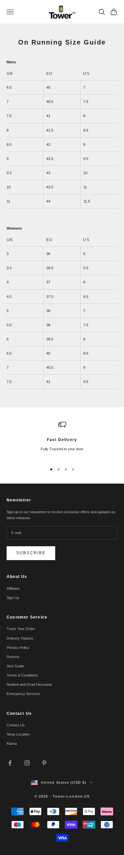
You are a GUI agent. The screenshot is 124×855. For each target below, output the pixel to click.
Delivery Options (20, 638)
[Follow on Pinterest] (44, 763)
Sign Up (13, 598)
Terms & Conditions (22, 675)
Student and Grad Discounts (29, 684)
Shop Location (18, 734)
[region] (62, 439)
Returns (13, 657)
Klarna (12, 743)
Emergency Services (23, 694)
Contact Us (16, 725)
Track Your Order (21, 629)
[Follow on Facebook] (10, 763)
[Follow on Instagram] (27, 763)
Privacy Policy (18, 647)
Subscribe (31, 553)
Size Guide (15, 666)
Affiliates (13, 588)
